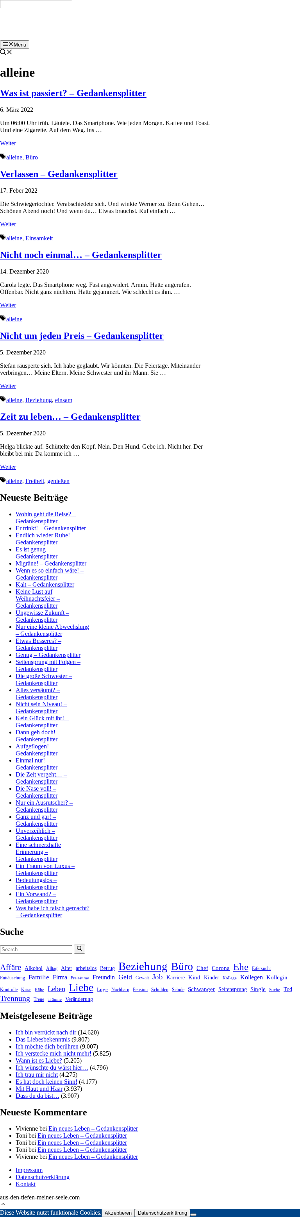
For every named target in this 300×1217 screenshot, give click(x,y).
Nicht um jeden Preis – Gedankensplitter (82, 336)
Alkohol (34, 968)
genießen (58, 481)
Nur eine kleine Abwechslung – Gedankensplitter (52, 630)
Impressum (29, 1170)
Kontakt (26, 1184)
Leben (56, 989)
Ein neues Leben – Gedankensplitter (93, 1128)
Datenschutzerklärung (43, 1177)
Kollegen (251, 977)
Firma (60, 977)
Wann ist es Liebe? (39, 1060)
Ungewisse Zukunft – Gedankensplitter (42, 616)
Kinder (211, 977)
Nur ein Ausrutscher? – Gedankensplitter (44, 806)
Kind (194, 977)
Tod (288, 989)
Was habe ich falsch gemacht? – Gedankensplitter (52, 911)
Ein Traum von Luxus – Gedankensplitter (45, 869)
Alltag (51, 968)
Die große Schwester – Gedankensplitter (44, 679)
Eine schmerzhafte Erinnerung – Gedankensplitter (38, 851)
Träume (55, 999)
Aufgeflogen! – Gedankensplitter (36, 750)
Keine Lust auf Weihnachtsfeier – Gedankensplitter (38, 598)
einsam (63, 400)
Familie (39, 977)
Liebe (81, 987)
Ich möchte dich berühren (47, 1046)
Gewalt (142, 978)
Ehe (240, 966)
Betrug (107, 968)
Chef (202, 968)
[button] (3, 1205)
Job (157, 977)
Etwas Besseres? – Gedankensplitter (38, 644)
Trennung (15, 998)
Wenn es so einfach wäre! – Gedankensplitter (50, 574)
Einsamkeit (39, 238)
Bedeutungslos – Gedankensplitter (36, 883)
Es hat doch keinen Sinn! (46, 1081)
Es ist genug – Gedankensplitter (36, 553)
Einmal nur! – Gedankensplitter (36, 764)
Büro (31, 157)
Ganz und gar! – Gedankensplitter (36, 820)
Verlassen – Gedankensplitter (59, 174)
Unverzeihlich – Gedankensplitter (36, 834)
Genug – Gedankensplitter (48, 654)
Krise (26, 989)
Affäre (10, 967)
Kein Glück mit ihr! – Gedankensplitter (42, 721)
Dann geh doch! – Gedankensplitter (38, 736)
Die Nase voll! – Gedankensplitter (36, 792)
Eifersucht (261, 968)
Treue (39, 999)
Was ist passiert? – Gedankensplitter (73, 93)
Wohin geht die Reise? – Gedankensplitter (46, 517)
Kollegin (277, 977)
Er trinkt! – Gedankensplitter (51, 528)
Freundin (104, 977)
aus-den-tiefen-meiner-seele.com (48, 24)
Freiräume (80, 978)
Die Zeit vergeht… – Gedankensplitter (41, 778)
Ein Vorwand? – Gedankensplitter (36, 897)
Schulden (159, 989)
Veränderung (79, 999)
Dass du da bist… (37, 1095)
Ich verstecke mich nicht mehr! (53, 1053)
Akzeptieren (118, 1213)
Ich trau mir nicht (37, 1074)
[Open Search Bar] (6, 53)
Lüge (102, 989)
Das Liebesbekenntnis (43, 1039)
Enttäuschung (12, 978)
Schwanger (201, 989)
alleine (14, 157)
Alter (66, 968)
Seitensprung (232, 989)
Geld (125, 977)
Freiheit (34, 481)
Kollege (230, 978)
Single (258, 989)
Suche (274, 990)
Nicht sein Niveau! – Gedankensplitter (41, 707)
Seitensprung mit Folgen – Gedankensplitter (48, 665)
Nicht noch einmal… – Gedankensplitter (81, 255)
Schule (178, 989)
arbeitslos (86, 968)
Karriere (175, 977)
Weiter (8, 143)
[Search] (79, 949)
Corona (221, 968)
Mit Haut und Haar (39, 1088)
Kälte (39, 990)
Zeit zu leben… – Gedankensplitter (70, 417)
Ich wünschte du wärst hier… (52, 1067)
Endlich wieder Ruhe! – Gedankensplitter (45, 539)
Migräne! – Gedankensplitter (51, 563)
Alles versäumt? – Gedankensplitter (38, 693)
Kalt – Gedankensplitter (45, 584)
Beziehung (38, 400)
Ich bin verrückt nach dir (46, 1032)
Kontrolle (9, 989)
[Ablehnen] (193, 1214)
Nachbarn (120, 989)
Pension (140, 989)
